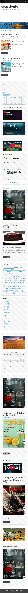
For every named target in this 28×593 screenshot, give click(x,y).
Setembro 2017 (7, 323)
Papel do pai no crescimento (19, 283)
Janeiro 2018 (6, 318)
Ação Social (19, 268)
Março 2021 (6, 303)
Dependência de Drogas (20, 273)
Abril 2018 (6, 315)
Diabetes (16, 275)
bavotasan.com (19, 591)
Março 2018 (6, 317)
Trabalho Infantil (20, 292)
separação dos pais (17, 288)
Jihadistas (21, 282)
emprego (16, 276)
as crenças (6, 268)
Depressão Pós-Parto (6, 275)
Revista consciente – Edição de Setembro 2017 (13, 35)
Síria (22, 290)
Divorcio (4, 276)
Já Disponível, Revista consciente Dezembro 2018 (13, 480)
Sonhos (14, 290)
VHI (14, 293)
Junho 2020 (6, 306)
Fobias (17, 282)
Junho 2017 (6, 326)
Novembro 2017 (7, 320)
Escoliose (12, 282)
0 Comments (17, 38)
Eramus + (7, 282)
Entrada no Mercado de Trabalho (15, 278)
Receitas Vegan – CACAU (11, 226)
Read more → (4, 53)
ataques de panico (11, 268)
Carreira (8, 272)
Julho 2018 (6, 314)
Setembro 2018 (7, 312)
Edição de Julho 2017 (11, 58)
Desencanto (12, 275)
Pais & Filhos (13, 283)
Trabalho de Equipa (9, 292)
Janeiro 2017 (6, 327)
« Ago (4, 370)
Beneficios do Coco (18, 270)
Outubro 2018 (7, 310)
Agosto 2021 (6, 301)
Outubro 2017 (7, 321)
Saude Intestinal (12, 286)
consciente (9, 6)
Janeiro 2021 (6, 304)
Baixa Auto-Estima (9, 270)
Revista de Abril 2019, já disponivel (13, 414)
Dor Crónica (10, 276)
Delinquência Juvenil (13, 273)
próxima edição (10, 546)
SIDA (12, 290)
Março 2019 (6, 307)
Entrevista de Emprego (10, 280)
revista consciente (5, 38)
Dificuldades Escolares (21, 275)
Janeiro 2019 (6, 309)
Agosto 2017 (6, 324)
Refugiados (5, 286)
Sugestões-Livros (18, 290)
